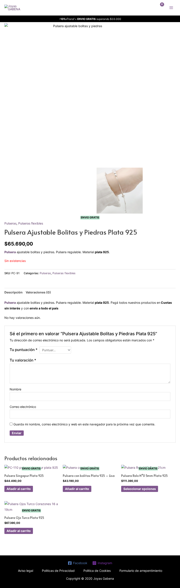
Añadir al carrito (19, 489)
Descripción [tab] (13, 292)
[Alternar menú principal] (171, 7)
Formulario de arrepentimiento (140, 570)
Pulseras (10, 223)
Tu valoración (23, 360)
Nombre (15, 389)
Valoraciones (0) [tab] (38, 292)
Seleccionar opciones (139, 489)
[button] (149, 7)
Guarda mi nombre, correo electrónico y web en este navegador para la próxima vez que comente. (84, 424)
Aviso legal (25, 570)
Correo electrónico (23, 407)
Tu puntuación (24, 350)
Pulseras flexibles (30, 223)
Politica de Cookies (97, 570)
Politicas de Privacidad (58, 570)
